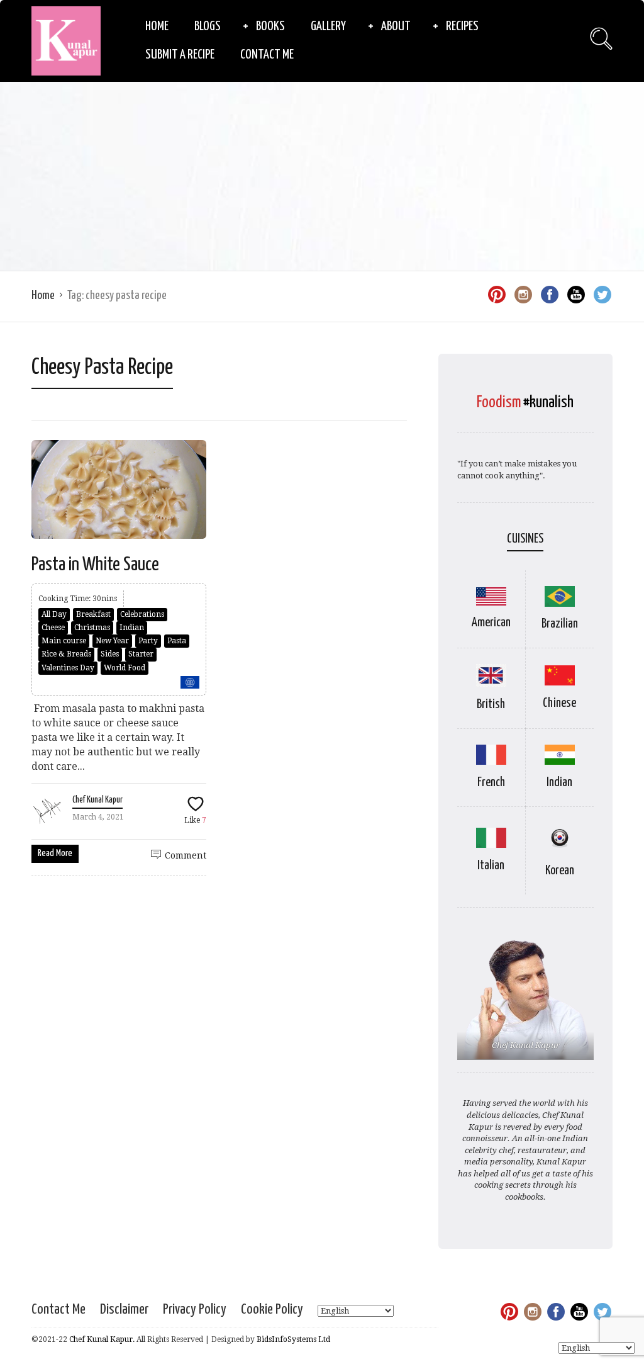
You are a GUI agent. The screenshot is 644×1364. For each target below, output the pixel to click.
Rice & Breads (66, 654)
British (491, 705)
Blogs (207, 26)
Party (148, 640)
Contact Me (267, 54)
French (491, 783)
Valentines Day (68, 667)
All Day (54, 614)
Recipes (462, 26)
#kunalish (548, 402)
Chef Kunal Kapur (97, 800)
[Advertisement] (322, 176)
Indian (131, 627)
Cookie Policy (272, 1309)
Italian (490, 866)
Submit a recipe (179, 54)
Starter (140, 654)
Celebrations (142, 614)
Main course (64, 640)
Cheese (53, 627)
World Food (124, 667)
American (491, 623)
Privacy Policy (194, 1309)
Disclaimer (124, 1309)
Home (157, 26)
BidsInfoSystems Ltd (293, 1339)
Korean (559, 871)
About (396, 26)
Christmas (92, 627)
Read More (55, 853)
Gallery (328, 26)
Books (270, 26)
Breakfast (93, 614)
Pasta (176, 640)
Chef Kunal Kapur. (102, 1339)
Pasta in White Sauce (95, 564)
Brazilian (559, 624)
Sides (110, 654)
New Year (112, 640)
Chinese (559, 703)
